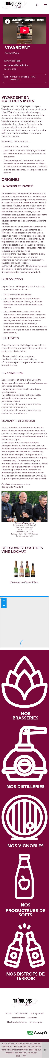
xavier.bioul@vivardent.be (16, 65)
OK (24, 1056)
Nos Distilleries (18, 1018)
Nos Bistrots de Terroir (17, 1022)
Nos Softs (32, 1018)
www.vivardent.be (13, 61)
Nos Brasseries (21, 1014)
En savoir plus (36, 1022)
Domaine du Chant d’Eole (24, 583)
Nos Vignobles (36, 1014)
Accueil (9, 1014)
